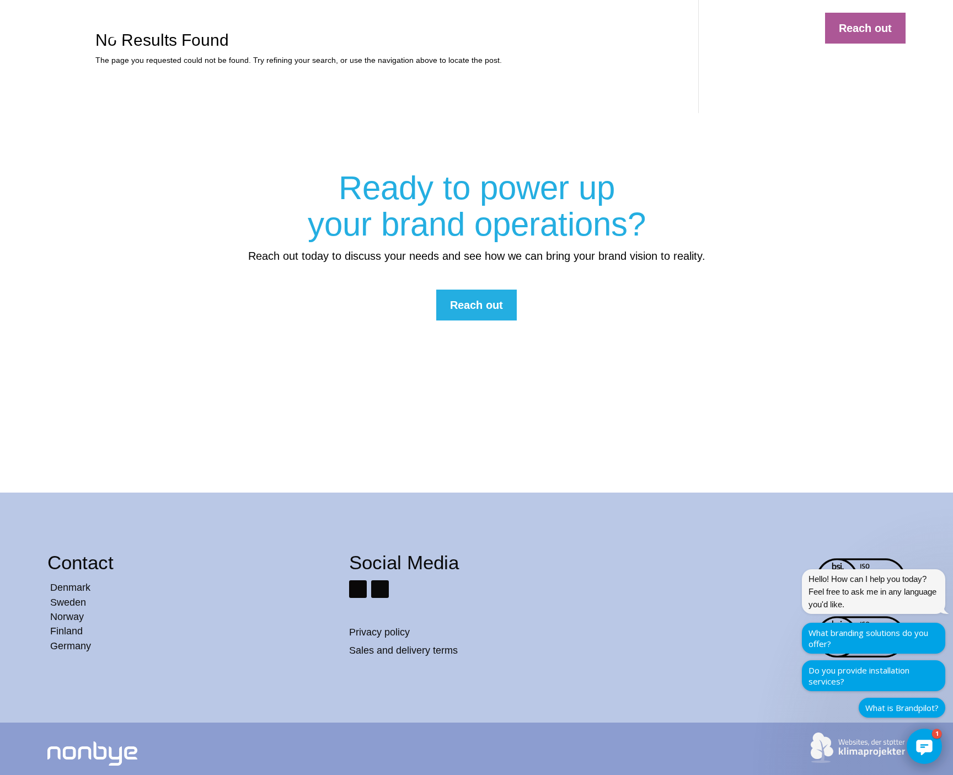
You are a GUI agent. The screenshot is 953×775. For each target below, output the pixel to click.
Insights (580, 25)
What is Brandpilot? (902, 707)
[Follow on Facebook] (380, 589)
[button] (924, 746)
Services (494, 25)
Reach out (865, 28)
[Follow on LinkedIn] (358, 589)
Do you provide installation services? (859, 676)
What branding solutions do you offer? (868, 638)
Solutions (444, 25)
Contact (663, 25)
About (621, 25)
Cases (537, 25)
